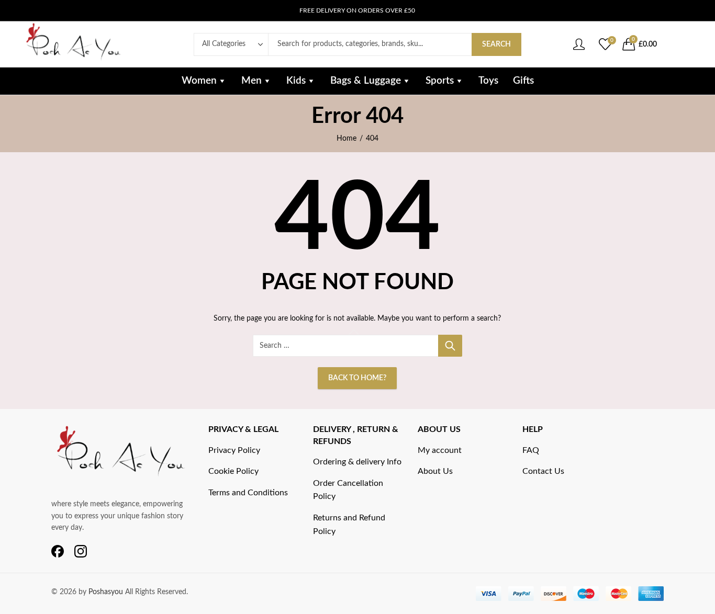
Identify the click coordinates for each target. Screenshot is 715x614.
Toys (488, 81)
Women (199, 81)
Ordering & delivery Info (357, 462)
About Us (435, 471)
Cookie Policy (233, 471)
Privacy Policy (234, 450)
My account (440, 450)
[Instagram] (80, 552)
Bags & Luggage (365, 81)
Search (496, 44)
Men (251, 81)
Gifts (523, 81)
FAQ (530, 450)
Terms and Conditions (248, 492)
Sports (440, 81)
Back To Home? (357, 378)
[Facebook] (57, 552)
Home (346, 138)
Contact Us (543, 471)
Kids (296, 81)
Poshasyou (106, 592)
